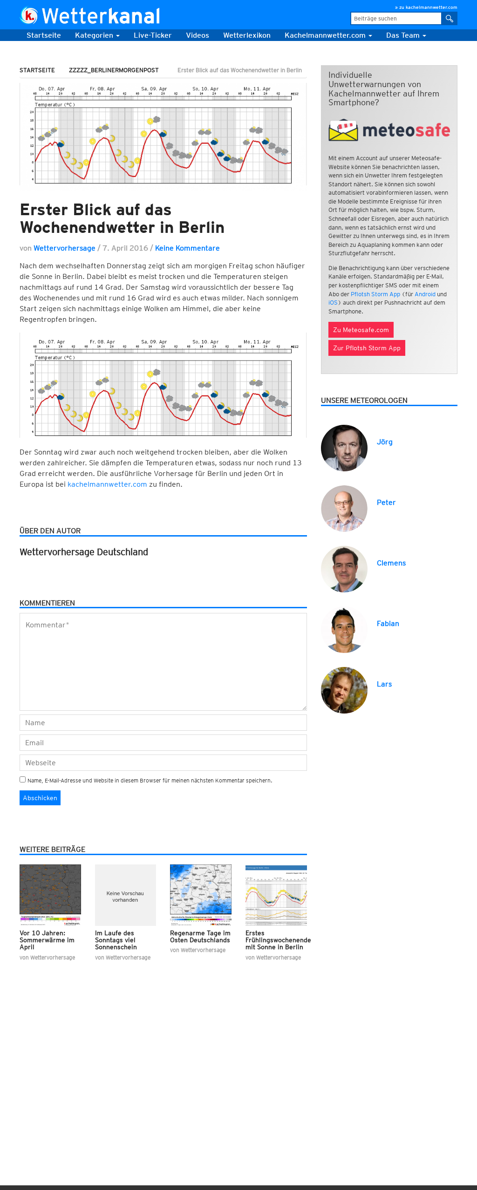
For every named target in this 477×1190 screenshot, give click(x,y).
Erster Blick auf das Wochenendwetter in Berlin (122, 218)
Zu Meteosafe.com (361, 329)
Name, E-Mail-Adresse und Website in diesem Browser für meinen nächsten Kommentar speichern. (150, 780)
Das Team (404, 35)
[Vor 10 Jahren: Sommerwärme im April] (50, 894)
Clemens (391, 562)
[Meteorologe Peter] (344, 507)
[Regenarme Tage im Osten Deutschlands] (201, 894)
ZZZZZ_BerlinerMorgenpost (114, 70)
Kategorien (95, 35)
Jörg (385, 441)
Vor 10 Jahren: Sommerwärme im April (47, 940)
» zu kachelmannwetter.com (426, 7)
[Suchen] (449, 18)
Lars (384, 684)
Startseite (44, 35)
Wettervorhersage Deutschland (84, 552)
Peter (386, 502)
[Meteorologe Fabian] (344, 629)
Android (425, 294)
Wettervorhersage (64, 248)
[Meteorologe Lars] (344, 689)
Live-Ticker (153, 35)
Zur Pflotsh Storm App (367, 348)
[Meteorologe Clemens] (344, 568)
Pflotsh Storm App (375, 294)
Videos (197, 35)
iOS (333, 302)
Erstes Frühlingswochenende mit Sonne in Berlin (278, 940)
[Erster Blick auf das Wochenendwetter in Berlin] (163, 136)
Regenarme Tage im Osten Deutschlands (200, 936)
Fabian (388, 623)
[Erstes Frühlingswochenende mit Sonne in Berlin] (276, 894)
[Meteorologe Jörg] (344, 447)
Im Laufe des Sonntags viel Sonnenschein (116, 940)
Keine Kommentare (187, 248)
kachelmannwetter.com (108, 484)
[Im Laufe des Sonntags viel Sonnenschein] (126, 894)
